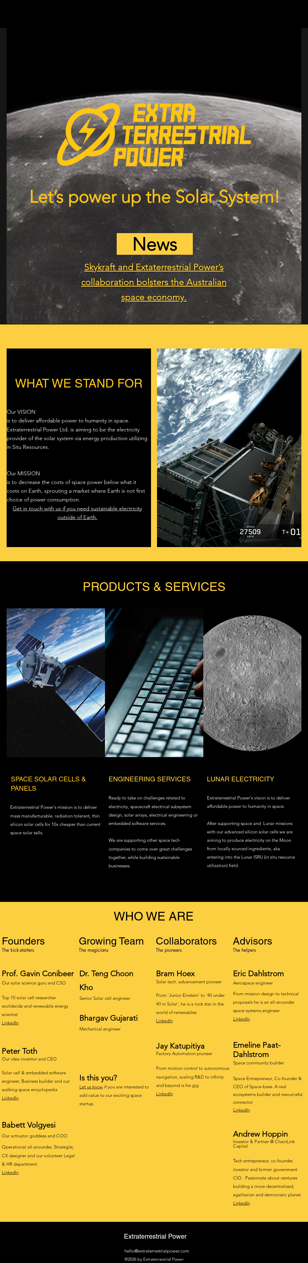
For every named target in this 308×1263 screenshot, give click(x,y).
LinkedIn (10, 1023)
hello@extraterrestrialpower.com (157, 1251)
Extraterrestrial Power (155, 1236)
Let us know (91, 1087)
